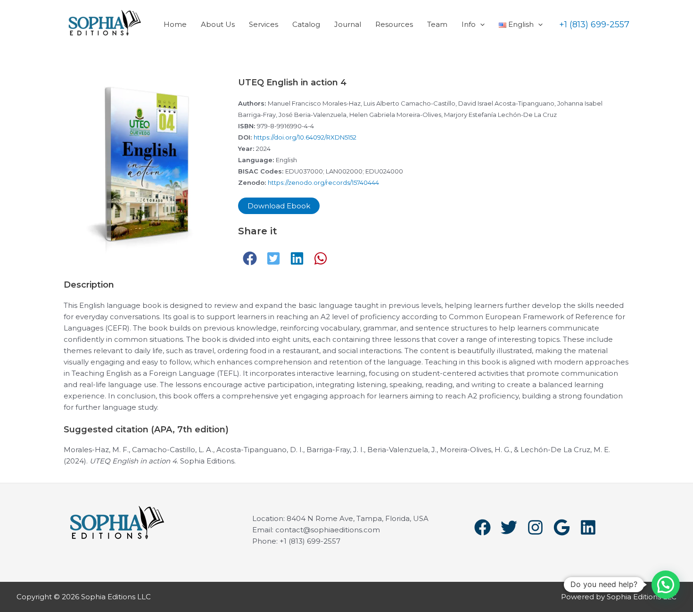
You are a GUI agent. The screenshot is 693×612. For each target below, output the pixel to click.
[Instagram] (535, 527)
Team (437, 24)
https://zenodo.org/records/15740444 (323, 182)
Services (263, 24)
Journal (347, 24)
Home (175, 24)
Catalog (306, 24)
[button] (480, 24)
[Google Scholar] (562, 527)
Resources (394, 24)
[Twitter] (509, 527)
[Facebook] (482, 527)
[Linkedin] (588, 527)
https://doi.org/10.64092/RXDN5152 (305, 137)
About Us (218, 24)
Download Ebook (279, 205)
